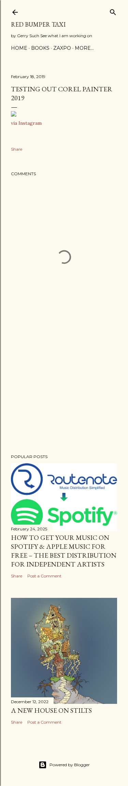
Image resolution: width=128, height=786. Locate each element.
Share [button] (16, 149)
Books (40, 48)
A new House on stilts (51, 710)
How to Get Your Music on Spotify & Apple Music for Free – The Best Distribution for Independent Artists (63, 551)
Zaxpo (62, 48)
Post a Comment (44, 575)
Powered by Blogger (69, 764)
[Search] (113, 10)
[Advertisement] (64, 394)
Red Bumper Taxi (38, 24)
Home (19, 48)
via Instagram (26, 123)
